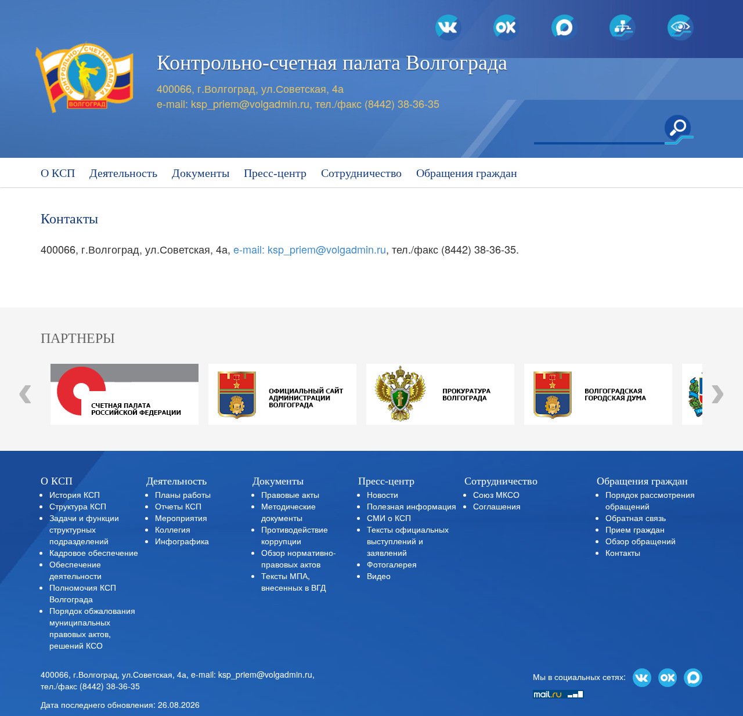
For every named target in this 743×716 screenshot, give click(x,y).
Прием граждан (635, 529)
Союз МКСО (496, 494)
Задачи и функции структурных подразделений (84, 529)
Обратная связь (635, 517)
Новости (382, 494)
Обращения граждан (466, 173)
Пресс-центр (275, 173)
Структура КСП (77, 506)
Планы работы (183, 494)
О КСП (58, 173)
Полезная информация (411, 506)
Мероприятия (181, 517)
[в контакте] (642, 676)
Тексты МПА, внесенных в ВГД (293, 581)
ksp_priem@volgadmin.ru (250, 103)
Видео (379, 575)
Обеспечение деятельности (75, 569)
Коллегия (172, 529)
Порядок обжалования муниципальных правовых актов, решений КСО (92, 628)
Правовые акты (290, 494)
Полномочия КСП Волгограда (82, 593)
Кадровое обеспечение (93, 552)
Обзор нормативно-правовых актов (298, 558)
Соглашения (497, 506)
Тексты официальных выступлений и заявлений (408, 540)
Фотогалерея (392, 564)
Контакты (622, 552)
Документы (200, 173)
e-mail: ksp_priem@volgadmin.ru (309, 248)
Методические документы (288, 511)
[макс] (693, 676)
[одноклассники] (667, 676)
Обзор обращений (640, 541)
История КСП (74, 494)
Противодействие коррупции (294, 535)
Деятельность (123, 173)
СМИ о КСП (389, 517)
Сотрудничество (361, 173)
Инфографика (182, 541)
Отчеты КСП (178, 506)
